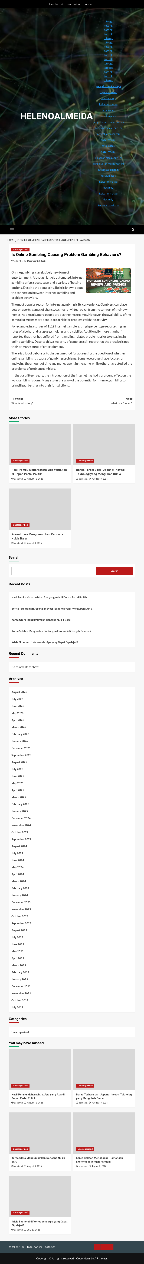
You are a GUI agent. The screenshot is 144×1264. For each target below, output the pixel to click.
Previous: (22, 401)
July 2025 (17, 769)
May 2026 (17, 713)
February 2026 (20, 734)
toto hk (108, 76)
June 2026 (17, 706)
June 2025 (17, 776)
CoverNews (83, 1258)
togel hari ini (56, 3)
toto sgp (88, 3)
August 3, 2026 (99, 1166)
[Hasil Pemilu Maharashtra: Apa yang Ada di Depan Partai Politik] (40, 444)
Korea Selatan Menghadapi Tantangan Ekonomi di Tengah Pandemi (51, 631)
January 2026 (19, 741)
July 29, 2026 (33, 1230)
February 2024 (20, 888)
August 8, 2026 (34, 543)
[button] (12, 229)
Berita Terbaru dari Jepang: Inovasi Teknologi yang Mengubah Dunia (52, 608)
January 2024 (19, 895)
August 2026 (19, 692)
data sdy (108, 199)
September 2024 (21, 839)
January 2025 (19, 811)
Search (14, 557)
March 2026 (18, 727)
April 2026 (17, 720)
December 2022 (21, 986)
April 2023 (17, 958)
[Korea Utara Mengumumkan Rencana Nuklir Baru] (40, 509)
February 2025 (20, 804)
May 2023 (17, 951)
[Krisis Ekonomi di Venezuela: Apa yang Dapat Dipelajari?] (40, 1196)
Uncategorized (20, 249)
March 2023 (18, 965)
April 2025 (17, 790)
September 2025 (21, 755)
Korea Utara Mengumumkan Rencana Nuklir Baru (41, 619)
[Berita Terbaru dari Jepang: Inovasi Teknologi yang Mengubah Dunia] (104, 444)
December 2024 (21, 818)
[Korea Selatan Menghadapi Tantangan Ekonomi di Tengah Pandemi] (104, 1133)
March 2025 (18, 797)
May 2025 (17, 783)
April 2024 (17, 874)
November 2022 (21, 993)
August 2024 (19, 846)
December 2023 (21, 902)
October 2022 (19, 1000)
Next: (122, 401)
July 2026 (17, 699)
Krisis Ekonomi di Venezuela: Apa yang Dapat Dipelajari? (44, 642)
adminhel (18, 260)
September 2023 (21, 923)
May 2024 (17, 867)
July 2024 (17, 853)
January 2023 (19, 979)
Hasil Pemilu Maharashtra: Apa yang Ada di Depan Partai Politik (49, 597)
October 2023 (19, 916)
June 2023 (17, 944)
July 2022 (17, 1007)
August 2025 (19, 762)
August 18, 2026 (35, 479)
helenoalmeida (56, 116)
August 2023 (19, 930)
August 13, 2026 (100, 479)
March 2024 (18, 881)
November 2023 (21, 909)
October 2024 (19, 832)
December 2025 (21, 748)
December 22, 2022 (36, 260)
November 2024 (21, 825)
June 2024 (17, 860)
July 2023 (17, 937)
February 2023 (20, 972)
